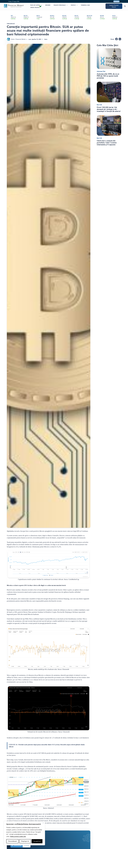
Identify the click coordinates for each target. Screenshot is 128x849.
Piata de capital (35, 5)
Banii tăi (99, 105)
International (11, 23)
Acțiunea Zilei (101, 71)
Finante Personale (60, 5)
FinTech (73, 5)
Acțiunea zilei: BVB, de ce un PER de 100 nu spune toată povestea (108, 76)
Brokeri (47, 5)
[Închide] (43, 822)
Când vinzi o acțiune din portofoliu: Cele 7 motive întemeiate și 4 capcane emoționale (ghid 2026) (106, 143)
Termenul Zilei (85, 5)
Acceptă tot (37, 841)
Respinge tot (25, 841)
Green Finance (35, 7)
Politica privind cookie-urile (18, 836)
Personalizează (12, 841)
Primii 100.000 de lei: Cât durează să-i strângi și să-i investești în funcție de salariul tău (108, 109)
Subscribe (116, 1)
